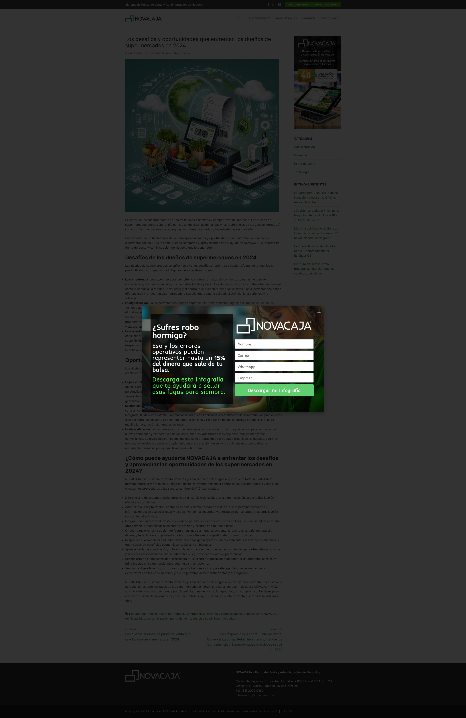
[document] (233, 359)
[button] (319, 310)
